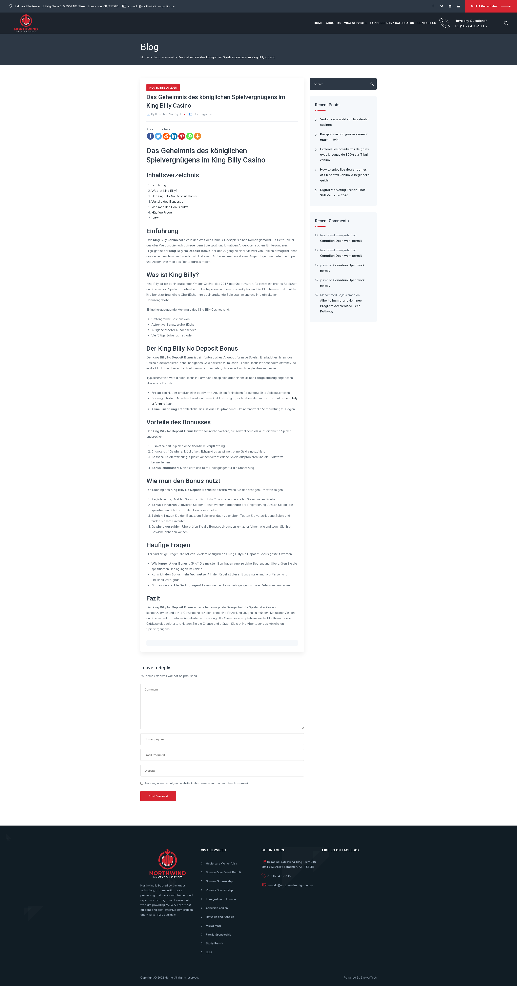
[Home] (35, 23)
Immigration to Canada (221, 899)
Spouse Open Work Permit (223, 872)
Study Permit (214, 943)
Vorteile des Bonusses (167, 201)
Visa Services (355, 23)
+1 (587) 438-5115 (278, 876)
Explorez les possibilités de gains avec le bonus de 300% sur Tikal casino (344, 154)
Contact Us (426, 23)
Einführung (158, 185)
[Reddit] (166, 136)
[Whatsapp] (189, 136)
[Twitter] (158, 136)
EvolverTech (369, 977)
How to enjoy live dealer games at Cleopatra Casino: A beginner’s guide (345, 175)
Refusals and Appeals (220, 917)
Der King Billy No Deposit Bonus (174, 196)
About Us (333, 23)
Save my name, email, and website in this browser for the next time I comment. (197, 783)
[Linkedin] (174, 136)
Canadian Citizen (217, 908)
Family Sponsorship (218, 934)
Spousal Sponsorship (219, 881)
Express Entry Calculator (392, 23)
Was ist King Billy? (164, 191)
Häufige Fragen (162, 212)
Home (318, 23)
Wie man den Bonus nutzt (169, 207)
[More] (197, 136)
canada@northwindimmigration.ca (151, 6)
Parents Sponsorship (219, 890)
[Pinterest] (181, 136)
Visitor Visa (213, 925)
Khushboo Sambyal (168, 114)
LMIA (209, 952)
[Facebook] (150, 136)
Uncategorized (203, 114)
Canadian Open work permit (341, 241)
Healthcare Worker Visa (221, 863)
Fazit (155, 218)
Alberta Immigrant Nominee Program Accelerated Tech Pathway (341, 306)
